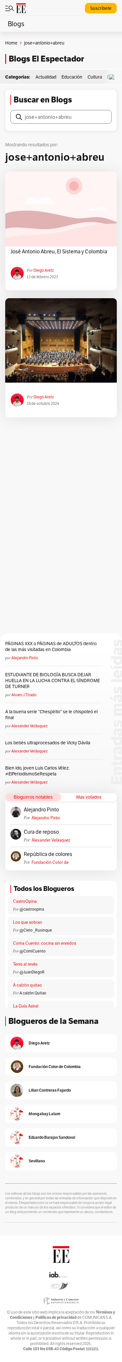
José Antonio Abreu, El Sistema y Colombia (58, 251)
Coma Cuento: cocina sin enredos (44, 943)
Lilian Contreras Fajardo (50, 1090)
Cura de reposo (41, 832)
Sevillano (37, 1160)
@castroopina (32, 909)
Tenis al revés (25, 964)
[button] (113, 77)
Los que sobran (27, 922)
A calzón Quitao (33, 992)
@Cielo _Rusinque (36, 930)
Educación (71, 77)
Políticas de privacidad (55, 1317)
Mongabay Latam (44, 1113)
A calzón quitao (27, 985)
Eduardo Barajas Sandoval (52, 1137)
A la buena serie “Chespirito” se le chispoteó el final (51, 714)
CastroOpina (25, 901)
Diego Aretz (44, 270)
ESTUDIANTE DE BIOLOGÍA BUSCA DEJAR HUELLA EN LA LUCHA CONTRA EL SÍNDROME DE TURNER (52, 680)
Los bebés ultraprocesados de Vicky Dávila (48, 743)
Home (11, 43)
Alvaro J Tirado (23, 694)
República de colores (48, 854)
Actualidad (45, 77)
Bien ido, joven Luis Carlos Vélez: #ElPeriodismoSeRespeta (37, 771)
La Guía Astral (25, 1006)
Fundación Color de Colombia (50, 862)
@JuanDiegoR (32, 972)
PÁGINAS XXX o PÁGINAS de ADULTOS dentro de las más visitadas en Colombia (51, 646)
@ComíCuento (33, 951)
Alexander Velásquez (29, 725)
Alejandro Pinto (24, 657)
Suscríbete (101, 8)
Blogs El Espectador (46, 59)
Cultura (95, 77)
